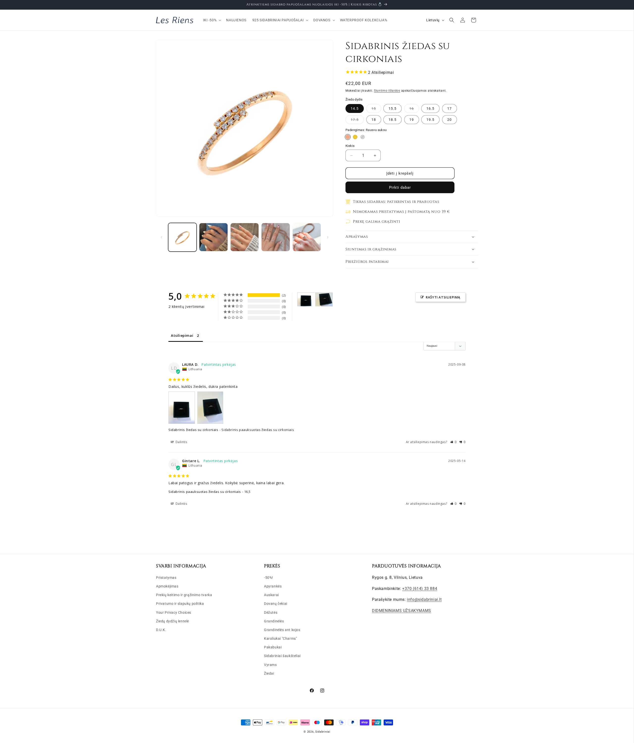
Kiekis (350, 146)
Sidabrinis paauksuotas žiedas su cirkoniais (204, 491)
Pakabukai (273, 647)
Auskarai (271, 595)
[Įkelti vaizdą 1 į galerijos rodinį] (182, 237)
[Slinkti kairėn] (161, 237)
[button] (211, 20)
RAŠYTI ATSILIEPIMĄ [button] (443, 297)
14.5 (355, 108)
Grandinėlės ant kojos (282, 630)
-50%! (268, 577)
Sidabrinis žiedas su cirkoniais (193, 429)
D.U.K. (161, 630)
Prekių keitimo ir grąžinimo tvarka (184, 595)
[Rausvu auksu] (347, 137)
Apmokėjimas (167, 586)
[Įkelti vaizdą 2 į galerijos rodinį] (213, 237)
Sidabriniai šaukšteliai (282, 656)
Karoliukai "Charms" (280, 638)
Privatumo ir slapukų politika (180, 604)
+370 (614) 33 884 (419, 588)
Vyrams (270, 664)
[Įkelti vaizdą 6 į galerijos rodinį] (275, 237)
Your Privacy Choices (173, 612)
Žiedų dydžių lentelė (172, 621)
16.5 (430, 108)
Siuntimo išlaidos (387, 90)
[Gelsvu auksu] (355, 137)
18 (373, 120)
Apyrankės (273, 586)
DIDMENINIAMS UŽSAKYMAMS (401, 610)
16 (414, 109)
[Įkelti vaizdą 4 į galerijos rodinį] (244, 237)
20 (449, 120)
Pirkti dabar (400, 187)
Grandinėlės (274, 621)
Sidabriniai (322, 731)
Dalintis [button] (181, 442)
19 (411, 120)
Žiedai (269, 673)
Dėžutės (270, 612)
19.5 (430, 120)
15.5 (392, 108)
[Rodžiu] (362, 137)
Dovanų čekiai (275, 604)
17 (449, 108)
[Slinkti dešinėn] (327, 237)
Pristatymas (166, 577)
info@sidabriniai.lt (424, 599)
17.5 (357, 120)
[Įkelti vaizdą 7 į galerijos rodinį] (306, 237)
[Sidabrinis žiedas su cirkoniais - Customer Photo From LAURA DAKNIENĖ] (306, 299)
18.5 (392, 120)
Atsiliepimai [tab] (182, 335)
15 (376, 109)
